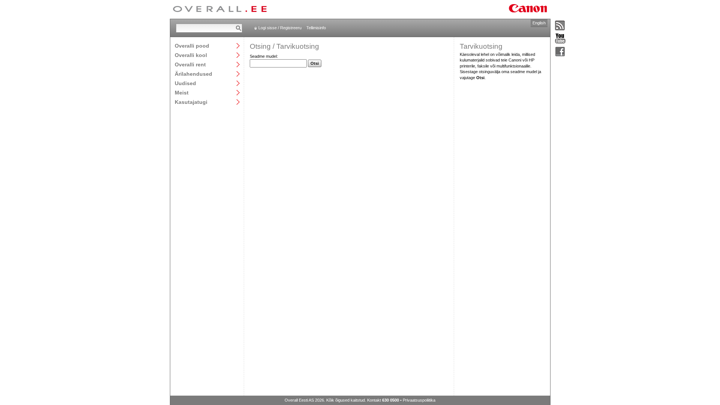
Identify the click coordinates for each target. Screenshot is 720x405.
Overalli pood (192, 45)
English (539, 23)
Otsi (314, 63)
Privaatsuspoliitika (419, 400)
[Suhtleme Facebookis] (560, 51)
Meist (182, 92)
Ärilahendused (193, 73)
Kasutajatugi (191, 102)
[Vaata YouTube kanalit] (560, 38)
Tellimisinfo (316, 28)
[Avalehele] (220, 9)
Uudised (185, 83)
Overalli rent (190, 64)
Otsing (260, 46)
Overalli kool (191, 55)
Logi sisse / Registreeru (280, 28)
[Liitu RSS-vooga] (560, 26)
